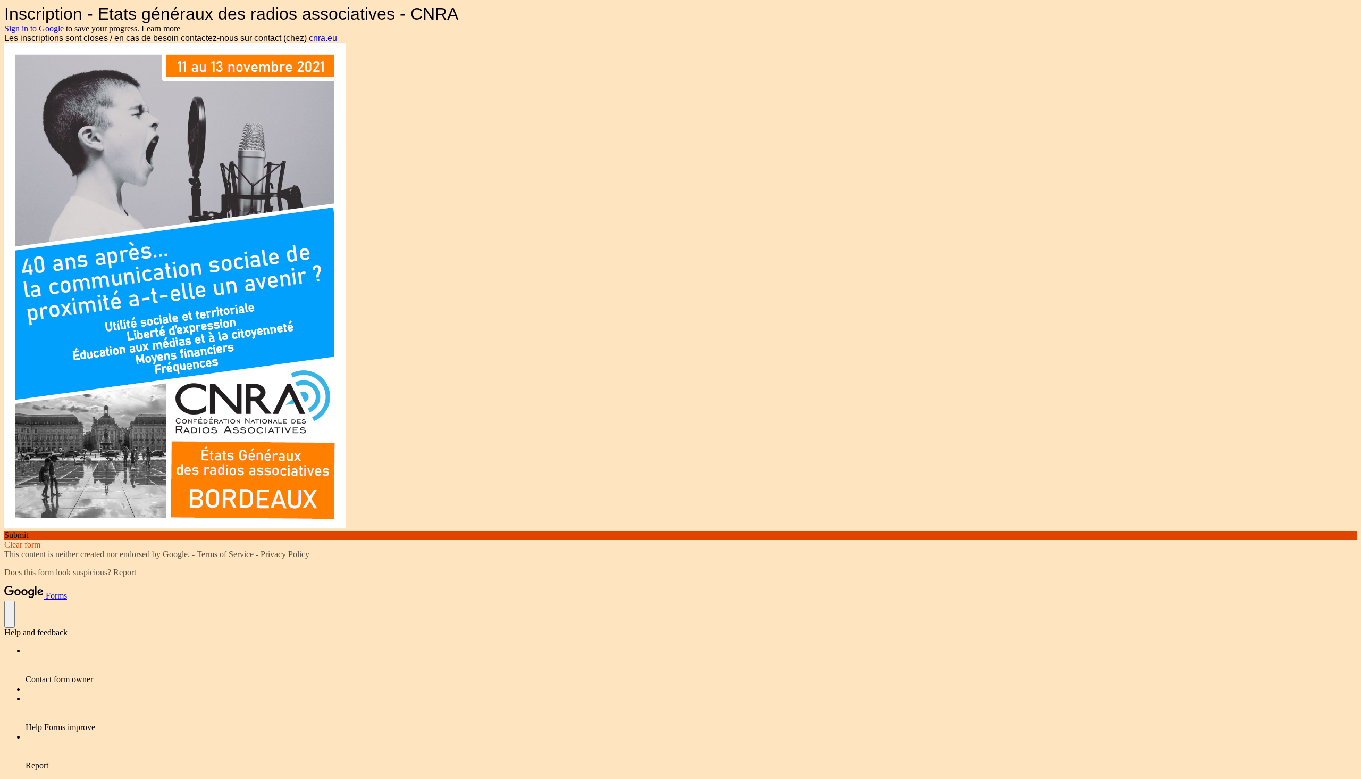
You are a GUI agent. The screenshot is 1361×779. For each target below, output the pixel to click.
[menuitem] (691, 665)
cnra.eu (323, 38)
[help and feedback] (9, 614)
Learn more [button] (160, 28)
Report (124, 572)
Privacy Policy (285, 554)
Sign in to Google (34, 28)
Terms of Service (225, 554)
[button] (680, 535)
